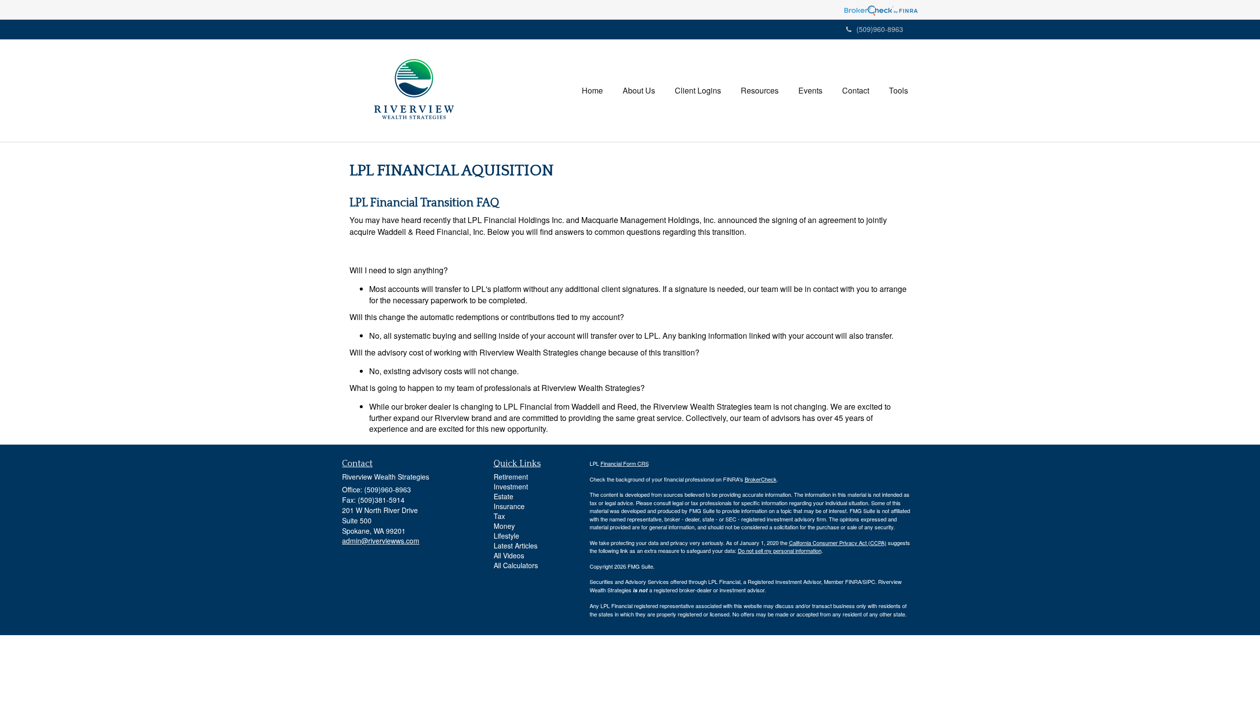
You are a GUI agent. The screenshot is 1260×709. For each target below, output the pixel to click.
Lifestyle (506, 536)
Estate (503, 496)
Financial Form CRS (624, 463)
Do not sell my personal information (779, 550)
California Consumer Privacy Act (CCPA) (837, 543)
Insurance (509, 506)
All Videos (509, 555)
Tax (499, 516)
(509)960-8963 (879, 29)
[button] (639, 90)
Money (504, 526)
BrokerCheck (761, 479)
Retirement (511, 477)
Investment (511, 486)
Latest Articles (515, 545)
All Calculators (516, 565)
